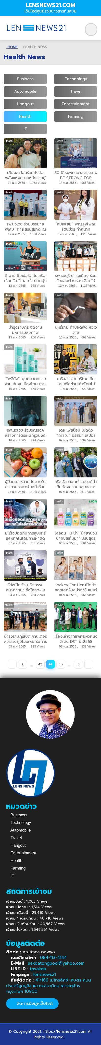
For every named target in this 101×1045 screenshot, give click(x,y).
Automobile (25, 91)
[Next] (88, 664)
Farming (75, 116)
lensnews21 (44, 974)
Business (25, 79)
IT (25, 129)
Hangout (25, 104)
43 (40, 664)
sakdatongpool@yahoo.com (56, 963)
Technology (76, 79)
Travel (75, 91)
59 (78, 664)
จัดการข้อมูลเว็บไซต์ (34, 1003)
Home (12, 47)
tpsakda (38, 969)
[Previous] (12, 664)
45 (61, 664)
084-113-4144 (53, 957)
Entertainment (76, 104)
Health (25, 116)
